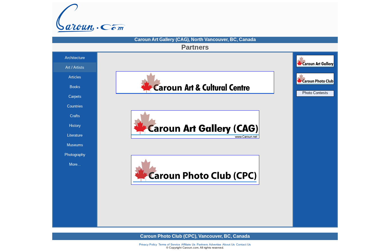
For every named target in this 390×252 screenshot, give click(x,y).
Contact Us (243, 244)
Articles (75, 77)
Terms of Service (169, 244)
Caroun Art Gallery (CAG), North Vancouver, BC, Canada (195, 39)
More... (75, 164)
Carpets (75, 96)
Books (75, 87)
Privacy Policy (148, 244)
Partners (202, 244)
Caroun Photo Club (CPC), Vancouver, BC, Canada (195, 236)
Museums (75, 145)
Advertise (215, 244)
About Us (228, 244)
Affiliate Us (188, 244)
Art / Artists (74, 67)
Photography (75, 155)
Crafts (75, 116)
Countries (75, 106)
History (75, 125)
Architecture (75, 58)
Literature (75, 135)
